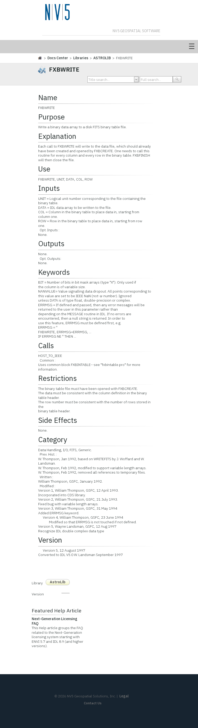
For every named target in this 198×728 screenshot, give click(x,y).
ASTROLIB (102, 58)
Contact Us (93, 703)
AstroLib (57, 582)
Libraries (80, 58)
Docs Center (57, 58)
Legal (124, 696)
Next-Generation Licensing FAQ (54, 621)
